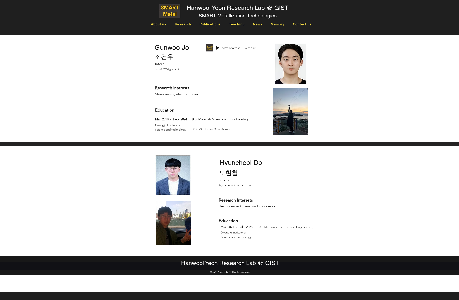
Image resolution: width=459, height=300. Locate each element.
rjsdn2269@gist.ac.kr (167, 69)
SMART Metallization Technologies (238, 15)
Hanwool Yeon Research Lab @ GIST (237, 7)
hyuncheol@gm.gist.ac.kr (235, 185)
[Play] (217, 48)
